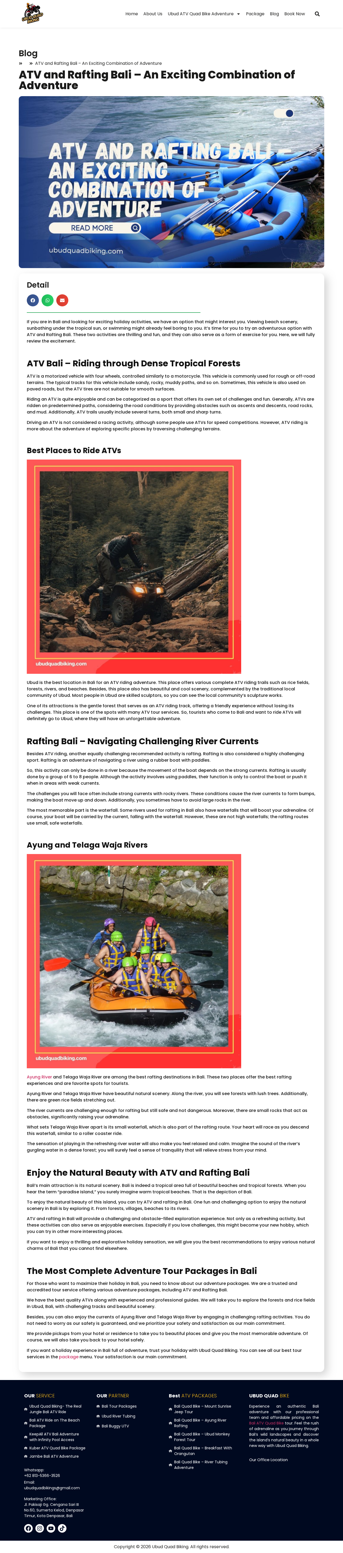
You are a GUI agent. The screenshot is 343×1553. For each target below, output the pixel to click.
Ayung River (39, 1077)
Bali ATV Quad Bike (266, 1423)
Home (131, 14)
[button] (317, 13)
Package (255, 14)
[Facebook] (28, 1528)
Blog (274, 14)
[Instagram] (39, 1528)
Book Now (294, 14)
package (69, 1357)
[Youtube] (51, 1528)
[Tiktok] (62, 1528)
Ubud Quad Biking (170, 1547)
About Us (152, 14)
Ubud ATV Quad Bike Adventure (201, 14)
